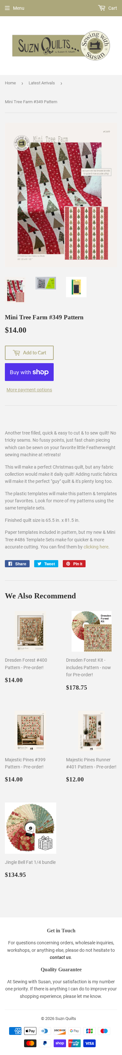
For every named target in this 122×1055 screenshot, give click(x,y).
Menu (18, 8)
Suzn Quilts (65, 1018)
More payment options (29, 389)
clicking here (96, 546)
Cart (112, 8)
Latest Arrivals (42, 82)
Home (10, 82)
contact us (60, 957)
